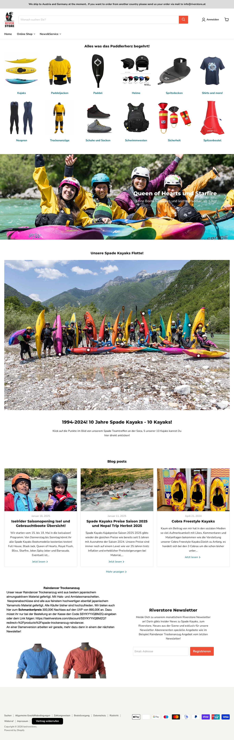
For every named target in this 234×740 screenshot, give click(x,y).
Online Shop (25, 34)
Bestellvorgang (82, 715)
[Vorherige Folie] (9, 196)
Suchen (7, 715)
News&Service (49, 34)
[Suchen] (183, 19)
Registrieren (202, 651)
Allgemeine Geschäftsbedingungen (32, 715)
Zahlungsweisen (62, 715)
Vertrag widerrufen (47, 721)
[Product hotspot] (88, 349)
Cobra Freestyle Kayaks (193, 521)
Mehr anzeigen (115, 572)
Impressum (22, 721)
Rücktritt (114, 715)
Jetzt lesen (39, 562)
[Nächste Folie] (224, 196)
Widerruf (8, 721)
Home (8, 34)
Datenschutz (99, 715)
